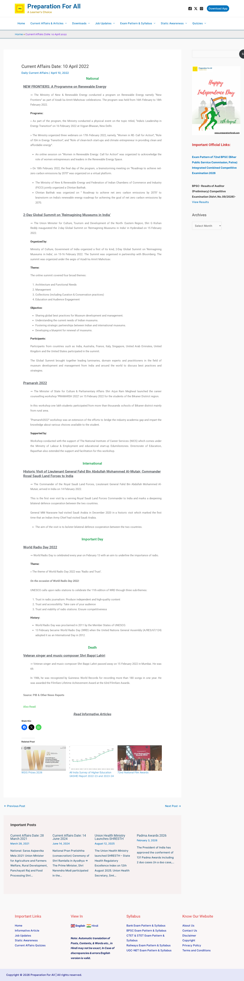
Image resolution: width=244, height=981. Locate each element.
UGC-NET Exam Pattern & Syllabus (148, 950)
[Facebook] (190, 8)
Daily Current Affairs (34, 73)
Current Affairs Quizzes (30, 945)
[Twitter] (196, 8)
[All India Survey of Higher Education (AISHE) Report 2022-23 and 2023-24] (91, 758)
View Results (200, 202)
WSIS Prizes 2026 (31, 772)
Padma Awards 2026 (151, 835)
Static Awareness (172, 23)
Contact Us (189, 930)
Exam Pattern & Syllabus (136, 23)
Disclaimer (189, 935)
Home (21, 23)
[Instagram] (201, 8)
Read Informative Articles (92, 714)
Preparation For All (54, 6)
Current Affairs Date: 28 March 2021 (27, 837)
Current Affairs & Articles (46, 23)
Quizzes (197, 23)
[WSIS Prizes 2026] (43, 758)
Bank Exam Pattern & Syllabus (145, 925)
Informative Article (27, 930)
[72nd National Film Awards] (140, 758)
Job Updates (103, 23)
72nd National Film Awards (133, 772)
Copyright (188, 940)
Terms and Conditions (196, 950)
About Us (188, 925)
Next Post (173, 806)
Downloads (79, 23)
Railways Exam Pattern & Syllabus (148, 945)
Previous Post (14, 806)
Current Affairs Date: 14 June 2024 (69, 837)
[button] (218, 8)
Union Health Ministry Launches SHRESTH (110, 837)
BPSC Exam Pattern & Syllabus (146, 930)
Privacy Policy (191, 945)
